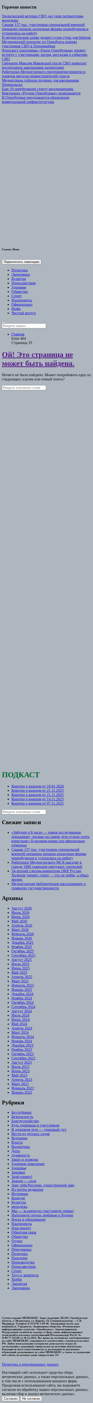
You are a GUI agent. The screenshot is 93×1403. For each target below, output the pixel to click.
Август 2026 (21, 908)
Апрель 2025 (21, 977)
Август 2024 (21, 1011)
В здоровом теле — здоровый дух (38, 1129)
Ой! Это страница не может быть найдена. (38, 359)
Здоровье (18, 287)
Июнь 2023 (20, 1071)
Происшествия (23, 283)
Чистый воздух (23, 313)
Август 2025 (21, 960)
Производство (23, 1262)
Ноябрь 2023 (21, 1050)
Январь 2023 (21, 1092)
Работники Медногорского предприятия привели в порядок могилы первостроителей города (43, 74)
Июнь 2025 (20, 968)
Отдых (16, 1241)
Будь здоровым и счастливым (35, 1125)
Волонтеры (20, 1147)
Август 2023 (21, 1062)
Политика (19, 270)
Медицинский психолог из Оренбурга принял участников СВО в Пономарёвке (39, 44)
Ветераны (19, 1138)
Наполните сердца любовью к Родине (42, 1215)
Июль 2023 (20, 1067)
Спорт (16, 296)
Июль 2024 (20, 1015)
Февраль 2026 (22, 934)
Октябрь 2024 (22, 1002)
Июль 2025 (20, 964)
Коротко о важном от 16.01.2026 (37, 786)
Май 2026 (19, 921)
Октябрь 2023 (22, 1054)
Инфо (16, 309)
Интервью (19, 1194)
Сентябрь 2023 (23, 1058)
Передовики (21, 1249)
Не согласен (31, 1398)
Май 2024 (19, 1024)
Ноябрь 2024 (21, 998)
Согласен (10, 1398)
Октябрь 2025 (22, 951)
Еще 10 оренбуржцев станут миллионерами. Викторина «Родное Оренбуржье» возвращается (41, 91)
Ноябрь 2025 (21, 947)
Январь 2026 (21, 938)
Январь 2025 (21, 990)
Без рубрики (21, 1112)
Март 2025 (20, 981)
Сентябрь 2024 (23, 1007)
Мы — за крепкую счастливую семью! (42, 1211)
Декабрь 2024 (22, 994)
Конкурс (18, 1198)
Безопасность (22, 1117)
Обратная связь (23, 1232)
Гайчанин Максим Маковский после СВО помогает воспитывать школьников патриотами (44, 65)
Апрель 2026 (21, 925)
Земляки (18, 1172)
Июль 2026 (20, 913)
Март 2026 (20, 930)
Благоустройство (25, 1121)
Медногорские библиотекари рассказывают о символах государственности (48, 886)
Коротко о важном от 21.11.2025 (37, 790)
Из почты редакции (27, 1189)
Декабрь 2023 (22, 1045)
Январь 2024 (21, 1041)
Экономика (20, 274)
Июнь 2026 (20, 917)
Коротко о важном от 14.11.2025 (37, 799)
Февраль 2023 (22, 1088)
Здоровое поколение (28, 1164)
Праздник (19, 1258)
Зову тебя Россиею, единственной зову (43, 1185)
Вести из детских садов (30, 1134)
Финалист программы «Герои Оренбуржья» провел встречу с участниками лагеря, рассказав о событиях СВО (45, 54)
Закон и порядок (24, 1159)
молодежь (19, 1207)
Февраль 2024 (22, 1037)
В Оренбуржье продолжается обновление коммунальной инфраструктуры (35, 99)
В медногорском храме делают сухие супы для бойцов (46, 37)
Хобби (16, 1279)
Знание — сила (23, 1181)
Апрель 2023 (21, 1080)
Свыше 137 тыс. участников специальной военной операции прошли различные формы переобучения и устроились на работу (45, 29)
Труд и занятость (25, 1275)
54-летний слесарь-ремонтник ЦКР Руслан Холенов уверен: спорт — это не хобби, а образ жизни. (49, 875)
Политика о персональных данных (30, 1364)
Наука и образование (28, 1219)
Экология (19, 1284)
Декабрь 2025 (22, 942)
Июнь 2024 (20, 1020)
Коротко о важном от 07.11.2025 (37, 803)
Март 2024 (20, 1032)
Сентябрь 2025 (23, 955)
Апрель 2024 (21, 1028)
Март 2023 (20, 1084)
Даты (15, 1151)
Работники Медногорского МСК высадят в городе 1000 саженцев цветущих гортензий (46, 864)
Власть (17, 1142)
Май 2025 (19, 972)
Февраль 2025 (22, 985)
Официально (21, 304)
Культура (18, 279)
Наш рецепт (21, 1228)
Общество (19, 292)
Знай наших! (21, 1177)
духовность (20, 1155)
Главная (17, 334)
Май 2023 (19, 1075)
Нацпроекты (21, 300)
